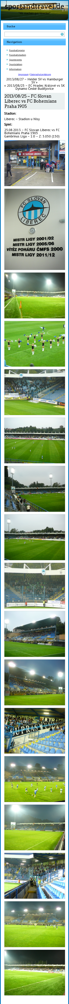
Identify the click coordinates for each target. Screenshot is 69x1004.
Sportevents (15, 59)
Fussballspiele (17, 50)
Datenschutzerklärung (40, 74)
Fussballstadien (17, 54)
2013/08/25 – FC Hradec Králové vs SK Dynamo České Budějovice (36, 87)
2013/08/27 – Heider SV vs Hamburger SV (34, 81)
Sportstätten (15, 64)
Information (15, 69)
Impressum (23, 74)
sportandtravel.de (34, 6)
